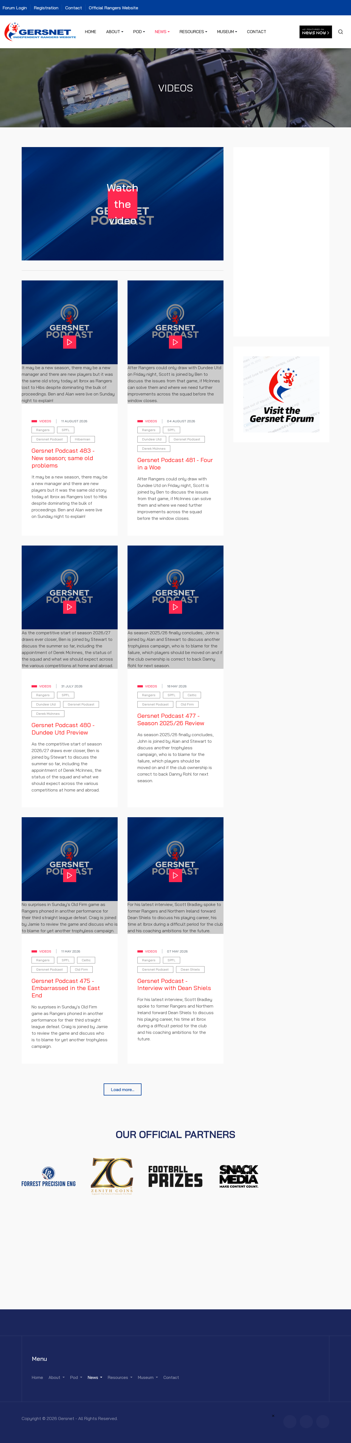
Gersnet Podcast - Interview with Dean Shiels (174, 984)
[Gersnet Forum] (281, 394)
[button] (114, 31)
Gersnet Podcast (49, 439)
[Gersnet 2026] (40, 31)
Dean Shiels (190, 969)
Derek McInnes (154, 448)
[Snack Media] (239, 1175)
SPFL (66, 430)
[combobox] (340, 32)
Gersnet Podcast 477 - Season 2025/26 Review (170, 719)
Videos (45, 421)
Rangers (43, 430)
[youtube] (322, 1421)
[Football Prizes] (175, 1175)
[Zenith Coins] (112, 1175)
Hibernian (82, 439)
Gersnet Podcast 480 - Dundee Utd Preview (63, 728)
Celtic (192, 695)
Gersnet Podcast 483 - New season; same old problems (63, 458)
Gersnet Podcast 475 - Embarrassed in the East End (66, 988)
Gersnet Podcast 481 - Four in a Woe (175, 463)
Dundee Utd (152, 439)
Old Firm (187, 704)
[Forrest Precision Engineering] (48, 1175)
